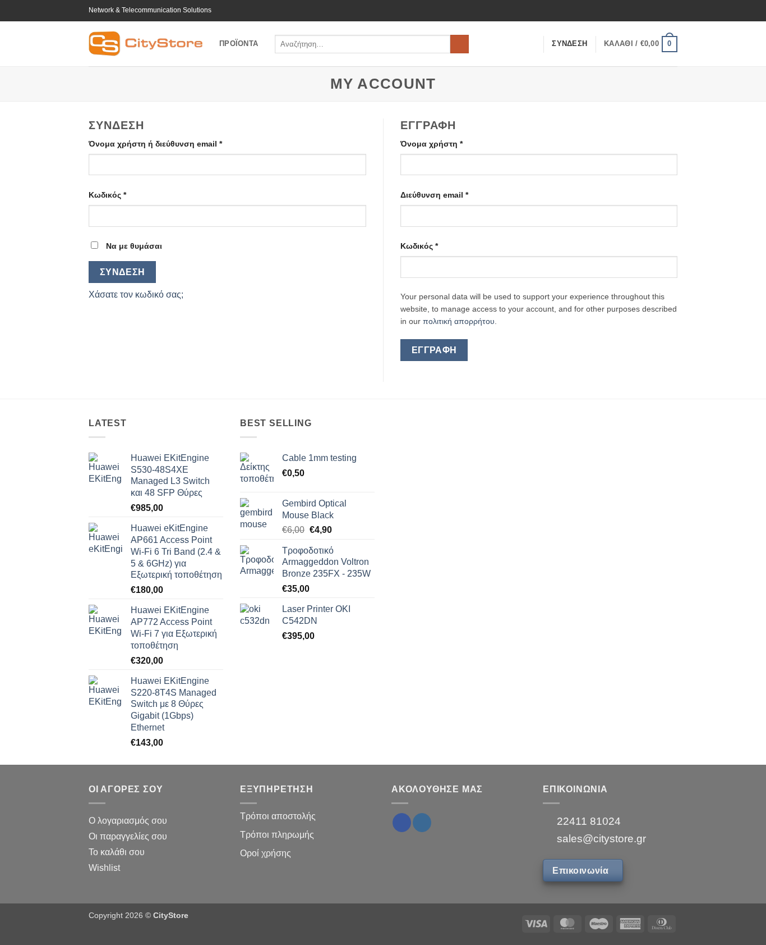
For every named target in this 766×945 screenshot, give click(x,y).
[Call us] (671, 11)
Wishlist (104, 868)
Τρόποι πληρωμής (277, 834)
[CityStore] (145, 43)
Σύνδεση (122, 272)
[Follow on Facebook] (639, 11)
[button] (640, 44)
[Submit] (459, 44)
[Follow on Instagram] (650, 11)
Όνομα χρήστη (431, 143)
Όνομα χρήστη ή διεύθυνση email (155, 143)
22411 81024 (587, 821)
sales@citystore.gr (600, 838)
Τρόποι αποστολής (278, 816)
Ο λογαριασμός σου (128, 820)
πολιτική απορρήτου (459, 321)
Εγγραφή (434, 350)
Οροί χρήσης (265, 853)
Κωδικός (107, 194)
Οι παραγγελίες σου (128, 836)
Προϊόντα (238, 43)
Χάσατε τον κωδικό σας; (136, 294)
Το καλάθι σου (117, 852)
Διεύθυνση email (434, 194)
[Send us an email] (661, 11)
